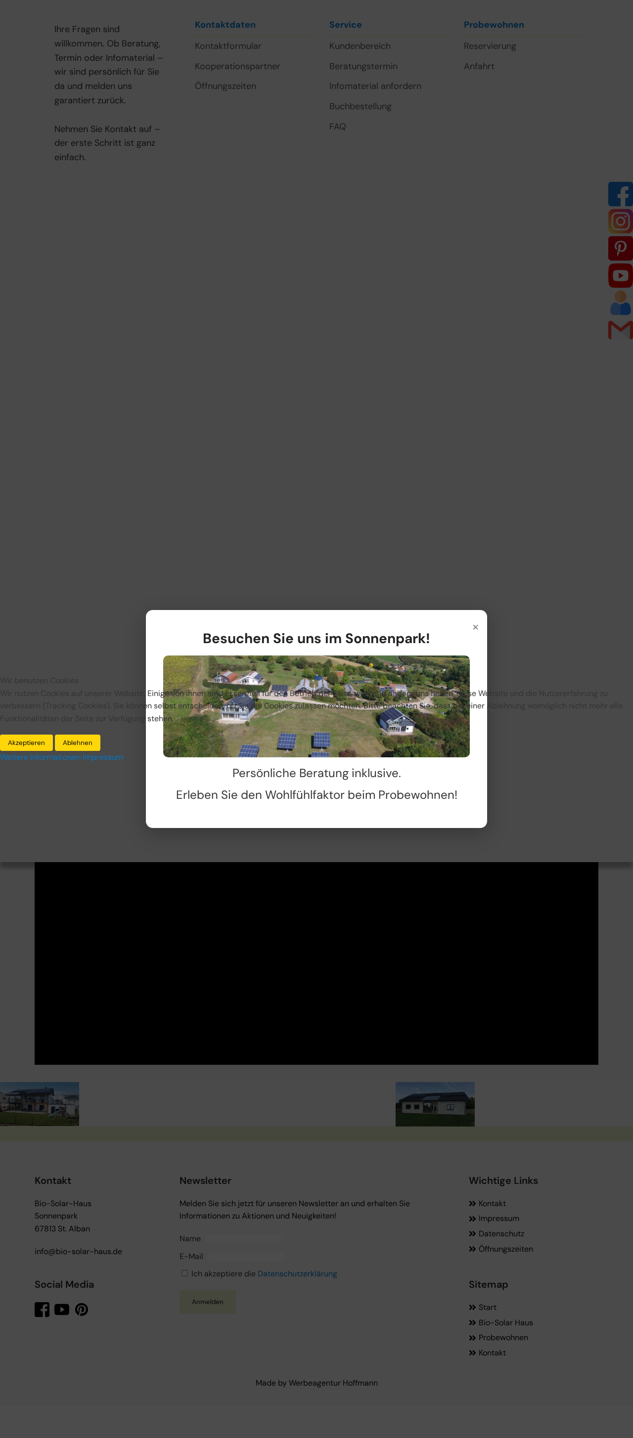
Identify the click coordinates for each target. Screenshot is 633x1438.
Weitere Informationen (40, 757)
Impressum (103, 757)
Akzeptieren (26, 743)
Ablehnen (77, 743)
